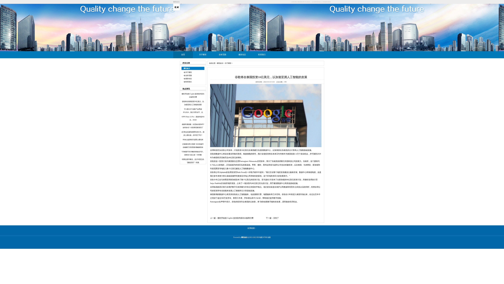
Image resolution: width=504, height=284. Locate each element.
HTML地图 (267, 237)
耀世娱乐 (220, 63)
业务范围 (222, 55)
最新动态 (242, 55)
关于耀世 (202, 55)
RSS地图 (260, 237)
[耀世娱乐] (176, 10)
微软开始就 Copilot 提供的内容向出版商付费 (235, 218)
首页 (183, 55)
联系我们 (262, 55)
